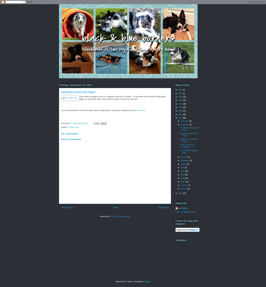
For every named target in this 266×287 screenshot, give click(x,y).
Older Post (163, 207)
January (184, 189)
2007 (180, 118)
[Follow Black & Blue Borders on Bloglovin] (188, 231)
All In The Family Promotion (187, 146)
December (185, 121)
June (183, 171)
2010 (180, 107)
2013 (180, 97)
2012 (180, 100)
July (183, 168)
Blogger (147, 281)
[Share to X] (100, 123)
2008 (180, 114)
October (184, 157)
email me (140, 110)
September (185, 160)
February (184, 185)
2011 (180, 104)
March (183, 182)
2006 (180, 193)
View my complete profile (186, 212)
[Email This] (95, 123)
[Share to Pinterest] (105, 123)
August (184, 164)
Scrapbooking (73, 127)
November (185, 125)
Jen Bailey (182, 208)
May (183, 175)
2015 (180, 90)
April (183, 178)
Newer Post (67, 207)
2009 (180, 111)
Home (116, 207)
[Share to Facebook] (102, 123)
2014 (180, 93)
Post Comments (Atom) (120, 216)
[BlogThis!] (97, 123)
